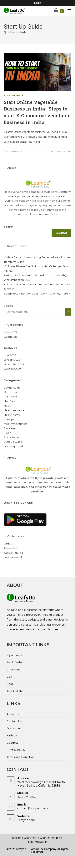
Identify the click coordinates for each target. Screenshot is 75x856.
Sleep (7, 432)
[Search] (68, 312)
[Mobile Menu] (68, 11)
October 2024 (12, 368)
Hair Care (10, 401)
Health (8, 405)
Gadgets (12, 742)
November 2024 (14, 364)
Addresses (10, 548)
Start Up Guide (18, 32)
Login (37, 2)
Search (8, 226)
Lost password (13, 557)
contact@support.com (32, 808)
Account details (13, 552)
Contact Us (14, 721)
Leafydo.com (26, 820)
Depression (11, 392)
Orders (8, 543)
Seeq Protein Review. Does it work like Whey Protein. (37, 293)
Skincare (9, 428)
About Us (13, 714)
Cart (9, 676)
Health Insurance (14, 410)
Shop (10, 683)
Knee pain (10, 419)
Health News (12, 414)
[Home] (5, 32)
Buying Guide (12, 387)
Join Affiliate (15, 691)
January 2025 (12, 359)
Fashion (12, 735)
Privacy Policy (16, 749)
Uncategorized (13, 446)
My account (14, 655)
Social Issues (11, 437)
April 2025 (10, 355)
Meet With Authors (15, 423)
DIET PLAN (10, 396)
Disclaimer (14, 728)
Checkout (13, 669)
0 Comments (14, 151)
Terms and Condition (21, 756)
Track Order (15, 662)
